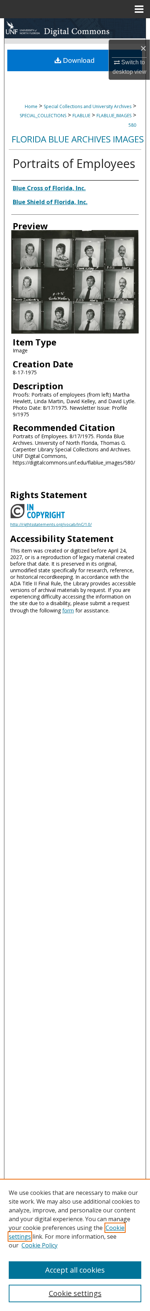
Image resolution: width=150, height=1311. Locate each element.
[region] (75, 1245)
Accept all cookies (75, 1270)
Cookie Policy (39, 1245)
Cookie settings (75, 1293)
